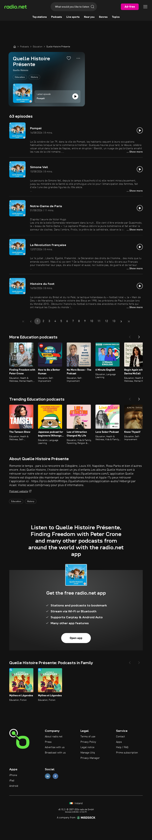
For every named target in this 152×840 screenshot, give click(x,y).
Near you (89, 17)
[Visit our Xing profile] (55, 776)
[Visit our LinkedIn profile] (47, 776)
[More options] (78, 58)
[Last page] (129, 321)
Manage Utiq (87, 752)
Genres (103, 17)
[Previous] (129, 336)
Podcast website (18, 491)
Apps (119, 742)
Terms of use (87, 736)
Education (20, 77)
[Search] (92, 6)
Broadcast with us (55, 752)
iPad (11, 780)
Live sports (73, 17)
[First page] (23, 321)
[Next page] (121, 321)
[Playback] (75, 96)
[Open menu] (145, 6)
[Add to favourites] (69, 58)
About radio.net (53, 736)
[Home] (14, 46)
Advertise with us (55, 747)
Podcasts (56, 17)
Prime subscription (127, 752)
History (34, 77)
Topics (116, 17)
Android (13, 786)
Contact (120, 736)
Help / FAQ (122, 747)
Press (48, 742)
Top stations (39, 17)
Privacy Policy (88, 742)
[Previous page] (31, 321)
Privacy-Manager (90, 758)
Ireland (78, 803)
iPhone (13, 775)
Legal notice (87, 747)
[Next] (139, 336)
